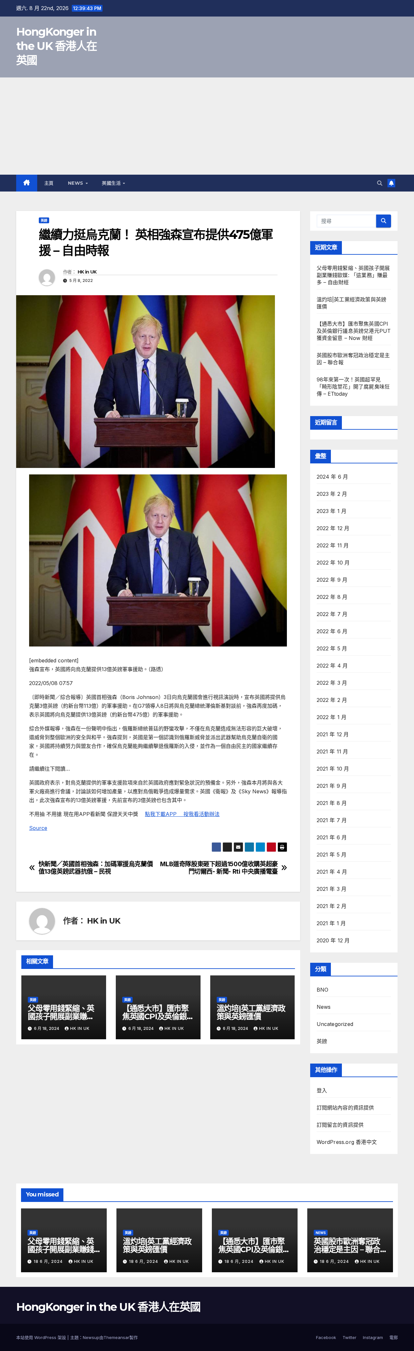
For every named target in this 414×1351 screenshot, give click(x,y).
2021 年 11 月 (332, 751)
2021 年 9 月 (332, 786)
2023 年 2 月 (332, 494)
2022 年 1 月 (332, 717)
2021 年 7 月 (332, 820)
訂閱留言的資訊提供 (340, 1125)
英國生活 (112, 183)
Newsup (91, 1337)
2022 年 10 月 (333, 562)
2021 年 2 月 (332, 906)
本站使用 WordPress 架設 (41, 1337)
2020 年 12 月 (333, 940)
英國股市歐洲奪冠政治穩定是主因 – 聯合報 (347, 1249)
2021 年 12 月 (333, 734)
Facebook (326, 1337)
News (76, 183)
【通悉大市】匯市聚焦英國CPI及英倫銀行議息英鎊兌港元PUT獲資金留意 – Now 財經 (354, 330)
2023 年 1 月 (332, 511)
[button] (379, 183)
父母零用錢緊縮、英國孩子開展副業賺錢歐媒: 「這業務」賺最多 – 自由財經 (353, 275)
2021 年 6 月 (332, 837)
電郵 (393, 1337)
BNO (323, 989)
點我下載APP (164, 814)
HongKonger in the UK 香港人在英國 (56, 46)
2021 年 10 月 (333, 768)
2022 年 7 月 (332, 614)
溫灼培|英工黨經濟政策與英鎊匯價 (251, 1012)
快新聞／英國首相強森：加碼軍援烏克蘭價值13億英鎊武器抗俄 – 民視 (95, 867)
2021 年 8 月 (332, 803)
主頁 (49, 183)
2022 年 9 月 (332, 580)
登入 (322, 1090)
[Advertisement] (207, 126)
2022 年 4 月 (332, 665)
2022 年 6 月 (332, 631)
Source (38, 828)
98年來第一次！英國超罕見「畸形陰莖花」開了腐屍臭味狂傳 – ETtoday (353, 386)
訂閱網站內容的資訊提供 (345, 1107)
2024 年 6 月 (332, 476)
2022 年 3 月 (332, 683)
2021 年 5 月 (332, 854)
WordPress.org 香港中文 (347, 1142)
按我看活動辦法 (201, 814)
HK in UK (87, 272)
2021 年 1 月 (331, 923)
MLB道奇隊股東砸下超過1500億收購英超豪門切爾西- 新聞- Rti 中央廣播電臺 (219, 867)
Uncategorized (335, 1024)
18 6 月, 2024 (49, 1261)
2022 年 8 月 (332, 597)
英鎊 (44, 220)
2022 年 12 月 (333, 528)
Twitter (349, 1337)
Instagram (373, 1337)
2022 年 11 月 (333, 545)
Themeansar (116, 1337)
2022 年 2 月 (332, 700)
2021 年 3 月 (332, 889)
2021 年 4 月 (332, 871)
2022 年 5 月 (332, 648)
